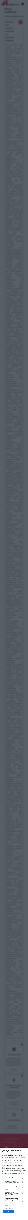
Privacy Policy (22, 1217)
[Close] (24, 1150)
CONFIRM (9, 1211)
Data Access (14, 1217)
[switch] (22, 1182)
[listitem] (14, 1178)
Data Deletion (5, 1217)
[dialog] (14, 1184)
